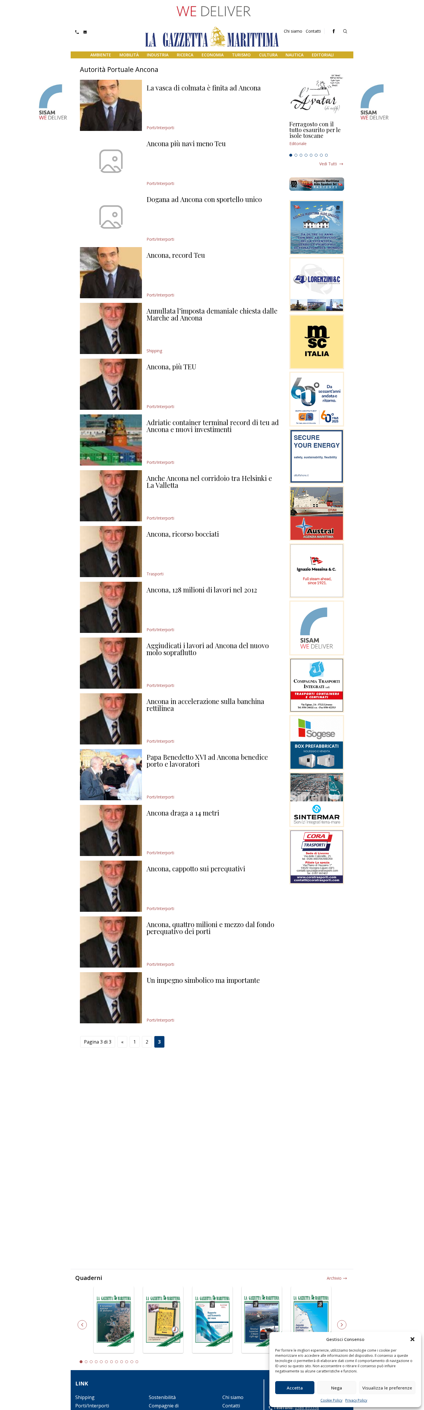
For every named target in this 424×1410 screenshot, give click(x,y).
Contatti (313, 31)
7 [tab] (321, 155)
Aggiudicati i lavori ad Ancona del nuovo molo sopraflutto (208, 649)
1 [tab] (290, 155)
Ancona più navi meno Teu (186, 143)
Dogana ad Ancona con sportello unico (204, 199)
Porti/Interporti (160, 127)
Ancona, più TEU (171, 366)
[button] (412, 1339)
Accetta (295, 1388)
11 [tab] (131, 1361)
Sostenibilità (162, 1397)
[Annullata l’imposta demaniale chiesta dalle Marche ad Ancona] (111, 328)
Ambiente (100, 55)
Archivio (334, 1278)
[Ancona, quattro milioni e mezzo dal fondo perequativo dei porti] (111, 942)
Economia (213, 55)
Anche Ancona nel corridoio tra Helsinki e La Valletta (209, 481)
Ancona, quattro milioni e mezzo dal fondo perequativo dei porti (210, 928)
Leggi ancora (316, 136)
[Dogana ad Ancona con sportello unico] (111, 216)
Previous (82, 1324)
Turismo (241, 55)
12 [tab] (137, 1361)
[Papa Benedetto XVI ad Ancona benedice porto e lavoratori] (111, 774)
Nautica (294, 55)
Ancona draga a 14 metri (183, 812)
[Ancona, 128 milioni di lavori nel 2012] (111, 607)
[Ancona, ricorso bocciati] (111, 551)
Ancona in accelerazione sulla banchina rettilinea (205, 704)
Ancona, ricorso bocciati (183, 533)
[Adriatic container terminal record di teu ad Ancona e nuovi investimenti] (111, 440)
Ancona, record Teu (176, 255)
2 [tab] (295, 155)
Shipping (154, 350)
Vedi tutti (328, 163)
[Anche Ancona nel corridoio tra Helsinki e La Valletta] (111, 495)
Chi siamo (293, 31)
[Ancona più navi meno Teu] (111, 161)
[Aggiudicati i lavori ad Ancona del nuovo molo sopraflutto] (111, 663)
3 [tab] (301, 155)
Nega (336, 1388)
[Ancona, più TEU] (111, 384)
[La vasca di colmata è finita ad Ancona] (111, 105)
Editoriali (323, 55)
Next (341, 1324)
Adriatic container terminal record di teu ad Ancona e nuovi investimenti (213, 426)
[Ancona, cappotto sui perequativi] (111, 886)
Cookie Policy (331, 1400)
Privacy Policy (356, 1400)
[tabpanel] (316, 136)
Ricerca (185, 55)
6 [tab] (316, 155)
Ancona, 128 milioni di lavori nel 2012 (202, 589)
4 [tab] (306, 155)
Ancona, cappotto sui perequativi (196, 868)
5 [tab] (311, 155)
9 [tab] (121, 1361)
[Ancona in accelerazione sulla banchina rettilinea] (111, 718)
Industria (157, 55)
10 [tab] (126, 1361)
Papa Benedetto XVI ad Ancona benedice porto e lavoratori (207, 760)
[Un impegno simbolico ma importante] (111, 997)
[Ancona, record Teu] (111, 272)
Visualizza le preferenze (387, 1388)
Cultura (268, 55)
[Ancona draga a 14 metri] (111, 830)
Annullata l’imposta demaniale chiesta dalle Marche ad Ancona (212, 314)
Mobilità (129, 55)
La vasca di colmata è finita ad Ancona (204, 87)
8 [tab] (326, 155)
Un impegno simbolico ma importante (203, 980)
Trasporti (155, 574)
